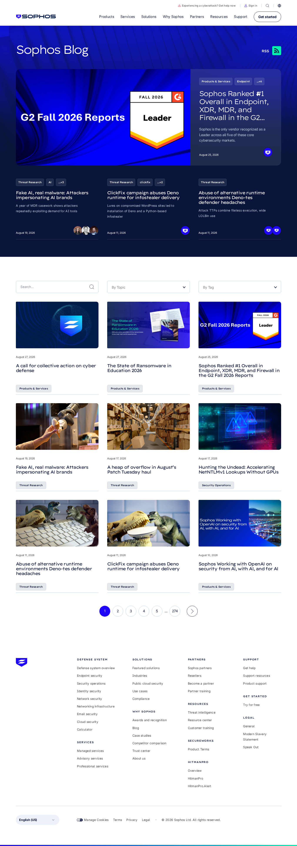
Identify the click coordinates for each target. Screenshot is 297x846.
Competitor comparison (149, 743)
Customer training (201, 728)
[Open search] (267, 5)
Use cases (140, 691)
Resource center (200, 720)
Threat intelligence (201, 712)
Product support (255, 683)
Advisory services (90, 758)
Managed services (90, 751)
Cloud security (87, 722)
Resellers (195, 675)
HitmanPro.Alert (199, 786)
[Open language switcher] (279, 5)
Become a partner (201, 683)
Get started (267, 17)
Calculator (84, 729)
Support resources (256, 675)
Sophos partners (200, 668)
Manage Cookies (96, 820)
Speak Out (251, 747)
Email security (87, 714)
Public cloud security (147, 683)
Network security (89, 698)
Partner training (199, 691)
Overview (195, 770)
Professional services (92, 766)
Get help (249, 668)
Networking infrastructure (96, 706)
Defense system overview (96, 668)
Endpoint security (89, 675)
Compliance (141, 698)
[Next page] (192, 611)
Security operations (91, 683)
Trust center (141, 751)
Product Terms (198, 749)
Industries (139, 675)
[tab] (96, 659)
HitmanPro (195, 778)
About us (138, 758)
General (249, 726)
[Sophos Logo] (36, 16)
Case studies (141, 735)
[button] (250, 5)
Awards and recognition (149, 720)
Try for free (251, 705)
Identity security (89, 691)
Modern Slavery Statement (255, 736)
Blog (135, 728)
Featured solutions (146, 668)
